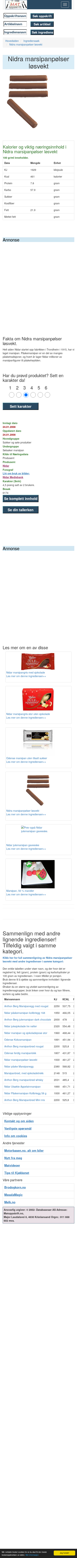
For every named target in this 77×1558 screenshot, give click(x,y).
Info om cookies (15, 1136)
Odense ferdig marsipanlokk (20, 1053)
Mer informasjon (32, 1554)
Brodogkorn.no (15, 1187)
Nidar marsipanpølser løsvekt (20, 1059)
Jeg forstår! (64, 1552)
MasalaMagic (13, 1194)
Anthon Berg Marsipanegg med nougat (26, 1006)
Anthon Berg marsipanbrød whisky (23, 1080)
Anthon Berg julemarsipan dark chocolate (27, 1019)
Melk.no (9, 1202)
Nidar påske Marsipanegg (18, 1066)
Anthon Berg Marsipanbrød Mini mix (24, 1100)
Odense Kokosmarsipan (18, 1039)
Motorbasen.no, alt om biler (24, 1150)
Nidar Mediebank (13, 477)
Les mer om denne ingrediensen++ (26, 676)
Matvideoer (12, 1165)
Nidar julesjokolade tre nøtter (20, 1026)
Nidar (6, 466)
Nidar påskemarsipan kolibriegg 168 (24, 1013)
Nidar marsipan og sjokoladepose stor (25, 1033)
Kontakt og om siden (19, 1121)
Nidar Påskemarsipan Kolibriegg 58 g (25, 1093)
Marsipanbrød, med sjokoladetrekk (24, 1073)
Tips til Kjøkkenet (16, 1173)
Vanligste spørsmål (18, 1128)
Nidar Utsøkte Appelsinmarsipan (22, 1086)
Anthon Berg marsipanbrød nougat (24, 1046)
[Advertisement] (38, 283)
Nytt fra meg (13, 1158)
